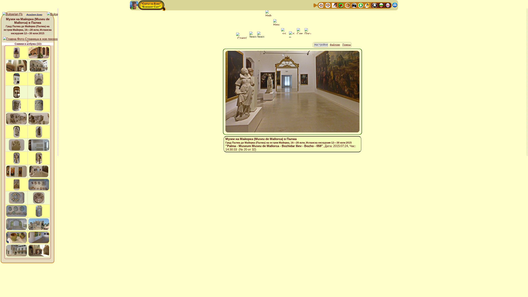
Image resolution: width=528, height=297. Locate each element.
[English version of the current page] (12, 14)
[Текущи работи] (347, 5)
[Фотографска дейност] (354, 5)
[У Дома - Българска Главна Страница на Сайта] (381, 5)
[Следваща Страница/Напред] (327, 5)
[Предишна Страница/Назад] (321, 5)
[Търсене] (367, 5)
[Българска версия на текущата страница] (57, 14)
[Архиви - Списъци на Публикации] (334, 5)
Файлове (335, 44)
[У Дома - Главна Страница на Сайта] (374, 5)
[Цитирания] (340, 5)
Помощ (346, 44)
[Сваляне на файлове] (360, 5)
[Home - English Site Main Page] (387, 5)
